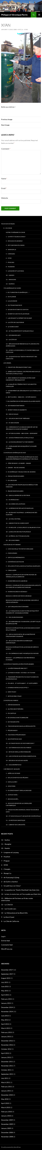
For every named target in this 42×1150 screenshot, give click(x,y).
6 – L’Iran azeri (11, 570)
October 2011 (6, 1070)
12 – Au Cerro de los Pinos (15, 504)
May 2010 (4, 1099)
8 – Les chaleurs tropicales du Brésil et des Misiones (22, 486)
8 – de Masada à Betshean (15, 405)
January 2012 (6, 1057)
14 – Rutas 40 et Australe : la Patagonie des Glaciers (21, 513)
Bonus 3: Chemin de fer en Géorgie (19, 596)
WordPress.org (6, 949)
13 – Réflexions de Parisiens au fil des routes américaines (22, 345)
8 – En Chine (8, 228)
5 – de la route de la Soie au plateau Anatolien (23, 566)
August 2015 (5, 978)
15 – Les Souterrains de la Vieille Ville (20, 438)
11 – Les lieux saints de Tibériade (18, 418)
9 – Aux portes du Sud (14, 739)
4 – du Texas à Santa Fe (14, 305)
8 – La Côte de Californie (15, 322)
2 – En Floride (11, 297)
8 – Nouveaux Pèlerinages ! (16, 735)
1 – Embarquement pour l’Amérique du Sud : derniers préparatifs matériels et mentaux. (22, 458)
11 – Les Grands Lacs (13, 335)
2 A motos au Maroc (11, 700)
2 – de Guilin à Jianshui (14, 241)
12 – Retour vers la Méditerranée (18, 752)
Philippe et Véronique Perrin (14, 14)
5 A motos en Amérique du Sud (15, 452)
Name (4, 178)
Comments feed (7, 945)
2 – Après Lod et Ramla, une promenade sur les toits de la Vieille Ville (23, 372)
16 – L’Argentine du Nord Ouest (17, 523)
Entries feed (5, 941)
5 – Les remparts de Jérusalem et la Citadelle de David (23, 392)
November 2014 (7, 1011)
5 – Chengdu (10, 254)
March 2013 (5, 1028)
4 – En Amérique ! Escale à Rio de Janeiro (21, 472)
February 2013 (6, 1032)
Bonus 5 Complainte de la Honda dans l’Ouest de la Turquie (23, 629)
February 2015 (6, 999)
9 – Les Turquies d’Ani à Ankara (17, 606)
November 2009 (7, 1124)
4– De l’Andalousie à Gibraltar (17, 717)
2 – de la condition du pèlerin (17, 777)
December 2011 (7, 1062)
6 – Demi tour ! (11, 692)
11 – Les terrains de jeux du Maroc (18, 747)
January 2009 (6, 1128)
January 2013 (6, 1037)
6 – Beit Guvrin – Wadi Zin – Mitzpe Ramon (21, 397)
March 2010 (5, 1107)
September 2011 (7, 1074)
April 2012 (5, 1053)
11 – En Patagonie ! (12, 500)
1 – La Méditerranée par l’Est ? (17, 668)
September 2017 (7, 974)
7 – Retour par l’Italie (13, 696)
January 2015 (6, 1003)
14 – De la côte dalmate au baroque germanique (19, 642)
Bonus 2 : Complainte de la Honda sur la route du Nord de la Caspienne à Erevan (23, 586)
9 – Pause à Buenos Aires (14, 491)
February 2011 (6, 1087)
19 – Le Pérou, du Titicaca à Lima (17, 536)
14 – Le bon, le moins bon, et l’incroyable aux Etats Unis (22, 351)
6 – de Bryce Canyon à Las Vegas (17, 314)
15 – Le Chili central (13, 519)
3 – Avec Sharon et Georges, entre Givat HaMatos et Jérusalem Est (20, 379)
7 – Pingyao (10, 262)
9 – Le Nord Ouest (12, 327)
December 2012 (7, 1041)
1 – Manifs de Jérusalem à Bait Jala (18, 367)
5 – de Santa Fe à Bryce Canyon (17, 309)
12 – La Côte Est (11, 339)
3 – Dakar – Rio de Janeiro (15, 467)
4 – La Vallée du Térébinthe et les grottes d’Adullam (21, 385)
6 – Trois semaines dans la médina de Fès (20, 726)
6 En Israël (7, 363)
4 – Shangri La (11, 249)
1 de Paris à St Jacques (12, 769)
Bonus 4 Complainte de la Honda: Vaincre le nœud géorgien (22, 601)
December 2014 (7, 1007)
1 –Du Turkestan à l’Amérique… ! (17, 292)
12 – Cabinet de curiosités (15, 824)
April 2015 (5, 995)
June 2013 (5, 1016)
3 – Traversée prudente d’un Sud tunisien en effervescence (22, 678)
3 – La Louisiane (11, 301)
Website (4, 198)
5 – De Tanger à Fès (12, 722)
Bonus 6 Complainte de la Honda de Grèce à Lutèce (22, 648)
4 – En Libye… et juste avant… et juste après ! (22, 683)
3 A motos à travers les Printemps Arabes (19, 664)
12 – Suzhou (10, 284)
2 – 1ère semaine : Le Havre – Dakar (18, 463)
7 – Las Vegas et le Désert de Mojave (19, 318)
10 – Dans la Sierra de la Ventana (18, 495)
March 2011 (5, 1082)
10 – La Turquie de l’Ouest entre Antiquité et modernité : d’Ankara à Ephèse (22, 612)
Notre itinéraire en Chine (15, 232)
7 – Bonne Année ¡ (12, 799)
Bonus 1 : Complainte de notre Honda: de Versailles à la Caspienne (21, 576)
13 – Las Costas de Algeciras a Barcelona (21, 756)
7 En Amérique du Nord (12, 288)
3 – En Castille (11, 713)
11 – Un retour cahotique (15, 820)
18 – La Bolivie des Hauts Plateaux (18, 532)
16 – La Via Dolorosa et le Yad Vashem (19, 442)
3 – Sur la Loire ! (12, 782)
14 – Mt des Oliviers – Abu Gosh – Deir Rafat (21, 433)
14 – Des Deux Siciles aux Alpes (17, 760)
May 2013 (4, 1020)
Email (4, 188)
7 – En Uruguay (11, 480)
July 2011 (4, 1078)
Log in (3, 936)
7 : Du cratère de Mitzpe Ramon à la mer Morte (23, 401)
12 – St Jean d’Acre (12, 423)
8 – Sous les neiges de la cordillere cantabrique (19, 804)
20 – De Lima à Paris (12, 540)
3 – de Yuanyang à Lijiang (15, 245)
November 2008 (7, 1137)
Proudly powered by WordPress (11, 1147)
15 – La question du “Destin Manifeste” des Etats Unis (21, 358)
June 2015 (5, 986)
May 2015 (4, 991)
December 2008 (7, 1132)
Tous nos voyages (8, 224)
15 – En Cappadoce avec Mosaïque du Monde (22, 653)
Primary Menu (39, 14)
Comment (5, 149)
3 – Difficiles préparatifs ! (15, 557)
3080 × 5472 (17, 29)
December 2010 (7, 1095)
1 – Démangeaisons (13, 705)
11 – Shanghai (11, 279)
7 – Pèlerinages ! (12, 730)
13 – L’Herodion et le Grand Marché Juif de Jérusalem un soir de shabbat (22, 428)
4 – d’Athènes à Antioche (15, 562)
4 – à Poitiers (10, 786)
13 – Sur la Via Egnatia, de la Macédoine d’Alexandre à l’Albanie (20, 635)
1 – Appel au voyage (13, 773)
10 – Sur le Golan (12, 414)
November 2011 (7, 1066)
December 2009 (7, 1120)
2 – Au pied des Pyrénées (14, 709)
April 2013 (5, 1024)
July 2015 (4, 982)
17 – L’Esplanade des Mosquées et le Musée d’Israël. (21, 447)
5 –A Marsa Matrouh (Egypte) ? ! (17, 687)
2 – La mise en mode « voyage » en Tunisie (20, 672)
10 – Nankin (10, 275)
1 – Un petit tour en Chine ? (16, 237)
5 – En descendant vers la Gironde (19, 790)
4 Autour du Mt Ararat (12, 544)
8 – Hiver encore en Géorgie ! (16, 591)
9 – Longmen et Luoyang (15, 271)
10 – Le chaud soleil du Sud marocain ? (20, 743)
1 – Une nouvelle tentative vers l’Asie (19, 549)
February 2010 (6, 1112)
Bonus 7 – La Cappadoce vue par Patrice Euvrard (20, 659)
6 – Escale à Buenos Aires (15, 476)
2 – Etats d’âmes (11, 553)
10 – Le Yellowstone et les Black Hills (19, 331)
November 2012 (7, 1045)
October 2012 (6, 1049)
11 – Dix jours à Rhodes (14, 617)
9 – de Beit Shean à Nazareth (16, 410)
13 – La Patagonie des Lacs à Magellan (19, 508)
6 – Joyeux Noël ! (12, 795)
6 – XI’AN (25, 29)
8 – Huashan (10, 267)
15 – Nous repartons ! (14, 765)
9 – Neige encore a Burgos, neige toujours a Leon (22, 811)
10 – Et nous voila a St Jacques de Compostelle (23, 816)
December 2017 (7, 970)
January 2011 (6, 1091)
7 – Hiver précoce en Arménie (16, 581)
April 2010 (5, 1103)
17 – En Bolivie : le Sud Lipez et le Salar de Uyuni (23, 527)
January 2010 (6, 1116)
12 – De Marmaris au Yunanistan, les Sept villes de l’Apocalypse (23, 622)
